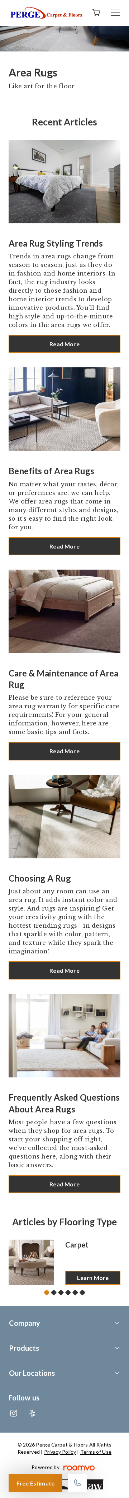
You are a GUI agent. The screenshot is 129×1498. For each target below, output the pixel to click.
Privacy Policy (60, 1452)
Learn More (93, 1277)
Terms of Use (95, 1452)
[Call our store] (77, 1483)
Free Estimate (35, 1483)
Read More (64, 344)
